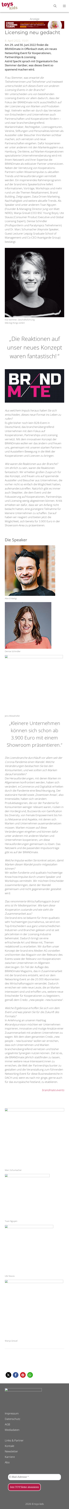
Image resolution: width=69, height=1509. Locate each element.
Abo (7, 1462)
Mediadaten (12, 1430)
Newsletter (11, 1451)
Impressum (12, 1413)
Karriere (10, 1457)
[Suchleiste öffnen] (55, 6)
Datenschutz (12, 1419)
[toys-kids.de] (9, 6)
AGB (7, 1424)
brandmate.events (53, 1090)
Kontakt (9, 1446)
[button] (8, 1375)
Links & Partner (14, 1440)
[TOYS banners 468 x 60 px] (34, 27)
